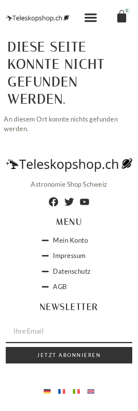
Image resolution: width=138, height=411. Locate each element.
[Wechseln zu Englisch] (91, 391)
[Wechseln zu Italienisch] (76, 391)
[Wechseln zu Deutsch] (47, 391)
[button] (90, 18)
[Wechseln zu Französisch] (61, 391)
